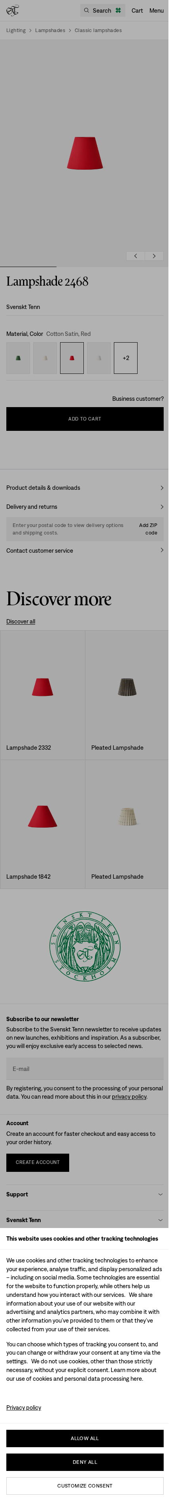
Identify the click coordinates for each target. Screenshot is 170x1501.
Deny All (85, 1462)
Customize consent (85, 1486)
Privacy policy (23, 1407)
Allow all (85, 1438)
